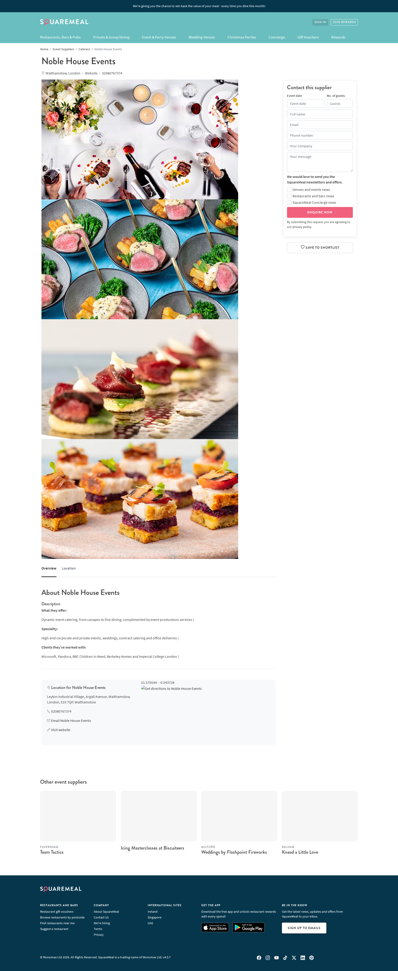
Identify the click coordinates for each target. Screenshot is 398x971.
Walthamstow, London (63, 73)
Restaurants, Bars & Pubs (60, 37)
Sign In (320, 22)
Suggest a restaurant (54, 929)
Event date (294, 95)
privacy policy (302, 226)
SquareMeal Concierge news (314, 202)
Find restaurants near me (57, 923)
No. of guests (336, 95)
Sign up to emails (304, 928)
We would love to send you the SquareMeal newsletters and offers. (314, 179)
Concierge (277, 37)
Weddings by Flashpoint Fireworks (234, 852)
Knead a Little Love (300, 852)
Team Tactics (52, 852)
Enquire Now (320, 212)
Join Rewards (344, 22)
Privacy (99, 935)
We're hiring (102, 923)
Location (69, 568)
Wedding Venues (202, 37)
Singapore (154, 917)
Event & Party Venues (159, 37)
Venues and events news (311, 189)
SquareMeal (64, 22)
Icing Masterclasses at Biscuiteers (152, 847)
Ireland (153, 911)
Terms (98, 929)
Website (91, 73)
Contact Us (101, 917)
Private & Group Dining (111, 37)
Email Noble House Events (71, 720)
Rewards (338, 37)
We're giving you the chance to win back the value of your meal (199, 6)
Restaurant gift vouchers (56, 911)
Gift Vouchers (308, 37)
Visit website (60, 729)
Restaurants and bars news (313, 195)
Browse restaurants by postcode (62, 917)
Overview (48, 568)
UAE (150, 923)
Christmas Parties (242, 37)
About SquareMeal (106, 911)
